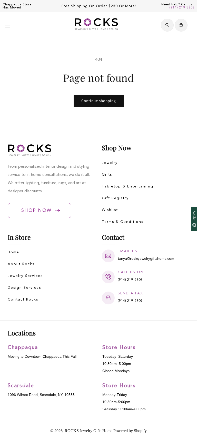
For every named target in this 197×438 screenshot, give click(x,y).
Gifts (107, 174)
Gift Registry (115, 198)
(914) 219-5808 (182, 7)
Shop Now (36, 210)
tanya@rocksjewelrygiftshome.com (146, 259)
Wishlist (110, 210)
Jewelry (110, 163)
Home (13, 252)
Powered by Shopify (130, 431)
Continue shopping (98, 100)
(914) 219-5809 (130, 301)
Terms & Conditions (122, 222)
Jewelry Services (25, 276)
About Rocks (21, 264)
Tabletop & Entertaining (127, 186)
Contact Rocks (23, 299)
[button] (7, 25)
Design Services (24, 288)
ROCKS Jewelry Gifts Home (88, 431)
